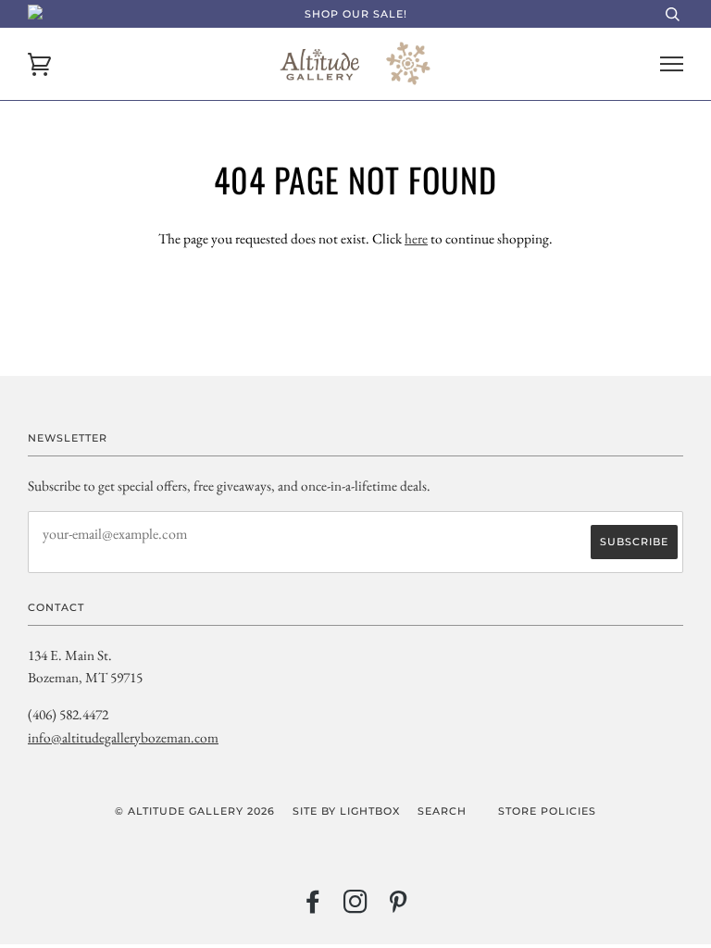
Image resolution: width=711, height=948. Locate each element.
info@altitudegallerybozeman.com (123, 737)
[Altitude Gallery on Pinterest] (398, 907)
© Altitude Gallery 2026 (195, 811)
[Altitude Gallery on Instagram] (355, 907)
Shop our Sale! (356, 13)
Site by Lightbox (346, 811)
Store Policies (547, 811)
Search (442, 811)
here (416, 238)
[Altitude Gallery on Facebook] (313, 907)
